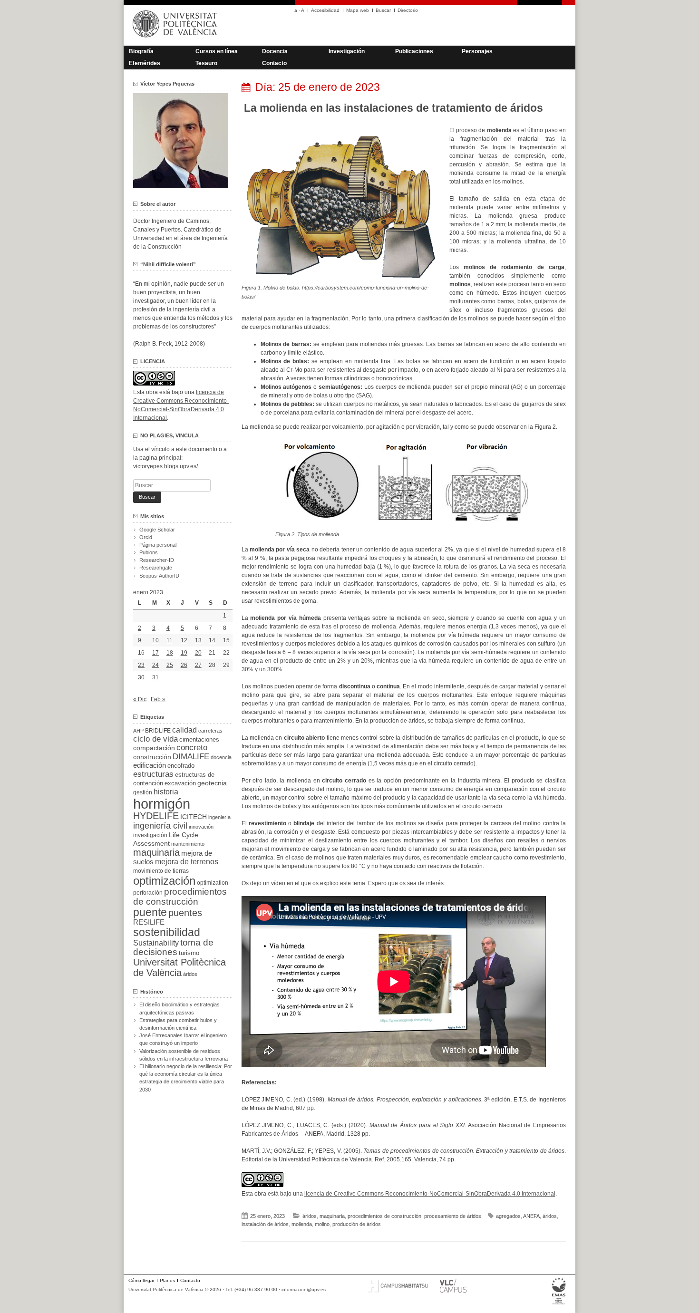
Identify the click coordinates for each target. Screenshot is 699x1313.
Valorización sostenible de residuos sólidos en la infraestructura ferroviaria (183, 1055)
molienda (301, 1224)
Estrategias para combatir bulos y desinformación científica (178, 1024)
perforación (148, 892)
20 (198, 652)
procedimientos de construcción (384, 1216)
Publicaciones (414, 51)
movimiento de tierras (161, 871)
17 (155, 652)
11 (169, 640)
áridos (309, 1216)
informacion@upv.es (304, 1289)
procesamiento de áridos (452, 1216)
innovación (201, 827)
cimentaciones (199, 739)
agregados (508, 1216)
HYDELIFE (156, 816)
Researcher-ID (156, 560)
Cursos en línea (216, 51)
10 (155, 640)
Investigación (347, 51)
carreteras (210, 731)
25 (169, 665)
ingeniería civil (160, 825)
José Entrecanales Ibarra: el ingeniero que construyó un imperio (183, 1039)
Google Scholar (157, 529)
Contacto (274, 63)
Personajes (477, 51)
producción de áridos (356, 1224)
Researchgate (155, 567)
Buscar (383, 10)
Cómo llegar (141, 1280)
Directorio (408, 10)
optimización (164, 880)
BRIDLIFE (158, 730)
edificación (149, 765)
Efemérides (144, 63)
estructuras (153, 774)
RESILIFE (149, 922)
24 (155, 665)
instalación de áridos (265, 1224)
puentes (185, 913)
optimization (212, 882)
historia (166, 791)
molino (322, 1224)
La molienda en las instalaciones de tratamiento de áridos (393, 108)
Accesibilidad (325, 10)
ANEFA (531, 1216)
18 (169, 652)
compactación (154, 748)
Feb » (158, 699)
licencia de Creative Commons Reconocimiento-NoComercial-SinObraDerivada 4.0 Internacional (429, 1193)
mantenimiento (187, 844)
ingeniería (219, 817)
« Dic (139, 699)
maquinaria (332, 1216)
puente (150, 912)
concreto (191, 747)
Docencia (275, 51)
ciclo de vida (155, 738)
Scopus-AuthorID (159, 576)
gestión (142, 792)
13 (198, 640)
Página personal (157, 545)
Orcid (145, 537)
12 (184, 640)
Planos (167, 1280)
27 (198, 665)
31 (155, 677)
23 (141, 665)
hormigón (161, 803)
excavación (180, 783)
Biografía (141, 51)
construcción (152, 757)
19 (184, 652)
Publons (148, 552)
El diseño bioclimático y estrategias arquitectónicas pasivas (179, 1008)
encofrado (180, 765)
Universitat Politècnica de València (179, 967)
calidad (184, 730)
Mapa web (357, 10)
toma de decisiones (173, 947)
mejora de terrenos (186, 862)
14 (212, 640)
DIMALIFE (191, 756)
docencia (221, 757)
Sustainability (156, 943)
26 (184, 665)
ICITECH (193, 817)
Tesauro (206, 63)
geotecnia (212, 783)
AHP (138, 731)
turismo (189, 953)
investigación (150, 835)
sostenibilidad (166, 932)
